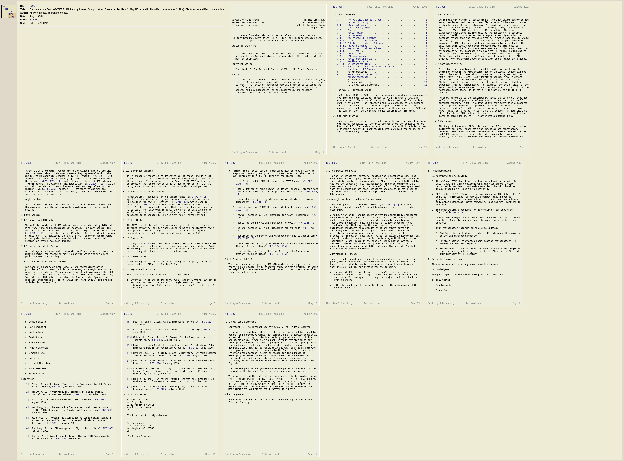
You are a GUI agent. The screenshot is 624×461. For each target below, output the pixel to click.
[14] (42, 233)
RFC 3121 (304, 222)
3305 (32, 6)
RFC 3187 (274, 246)
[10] (253, 238)
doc (6, 9)
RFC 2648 (100, 399)
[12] (108, 176)
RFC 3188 (274, 254)
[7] (246, 217)
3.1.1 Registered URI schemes (356, 38)
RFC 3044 (52, 423)
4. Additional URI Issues (356, 69)
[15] (284, 246)
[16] (284, 254)
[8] (314, 222)
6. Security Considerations (357, 74)
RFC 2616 (153, 373)
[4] (238, 194)
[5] (27, 418)
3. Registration (350, 32)
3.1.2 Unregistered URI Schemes (358, 40)
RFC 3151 (243, 238)
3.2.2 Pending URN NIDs (352, 61)
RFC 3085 (61, 438)
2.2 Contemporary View (353, 27)
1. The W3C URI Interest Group (359, 20)
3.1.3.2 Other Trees (349, 53)
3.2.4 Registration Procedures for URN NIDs (365, 66)
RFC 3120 (308, 228)
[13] (101, 183)
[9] (238, 230)
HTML (38, 19)
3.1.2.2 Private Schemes (352, 45)
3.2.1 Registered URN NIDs (354, 58)
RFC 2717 (48, 181)
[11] (396, 204)
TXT (32, 19)
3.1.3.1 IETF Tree (348, 51)
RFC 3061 (108, 428)
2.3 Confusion (348, 30)
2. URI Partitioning (352, 22)
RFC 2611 (386, 204)
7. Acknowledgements (352, 77)
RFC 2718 (176, 202)
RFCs (9, 11)
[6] (246, 209)
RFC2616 (33, 233)
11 (425, 84)
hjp (3, 6)
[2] (186, 202)
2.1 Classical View (351, 25)
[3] (246, 183)
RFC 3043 (311, 191)
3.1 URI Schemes (349, 35)
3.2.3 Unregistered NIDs (353, 64)
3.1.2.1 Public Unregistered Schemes (360, 43)
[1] (58, 181)
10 (425, 82)
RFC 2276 (91, 183)
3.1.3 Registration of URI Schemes (360, 48)
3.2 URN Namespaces (351, 56)
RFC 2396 (98, 176)
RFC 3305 (11, 15)
